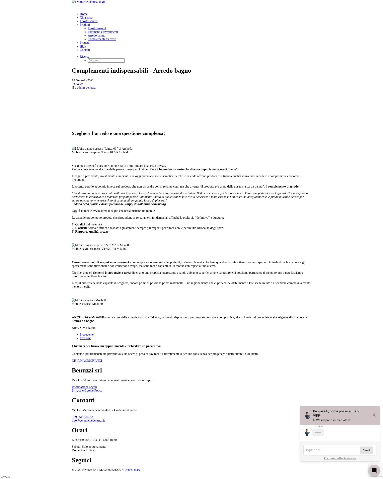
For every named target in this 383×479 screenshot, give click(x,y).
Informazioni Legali (84, 387)
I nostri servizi (89, 21)
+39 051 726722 (82, 417)
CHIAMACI (80, 360)
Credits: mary (131, 469)
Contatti (85, 49)
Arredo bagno (96, 35)
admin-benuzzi (86, 87)
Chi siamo (86, 17)
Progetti (85, 42)
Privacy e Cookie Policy (87, 390)
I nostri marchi (97, 28)
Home (84, 14)
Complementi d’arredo (102, 39)
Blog (83, 46)
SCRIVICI (95, 360)
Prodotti (85, 24)
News (79, 84)
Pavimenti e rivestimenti (103, 32)
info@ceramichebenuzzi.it (88, 420)
